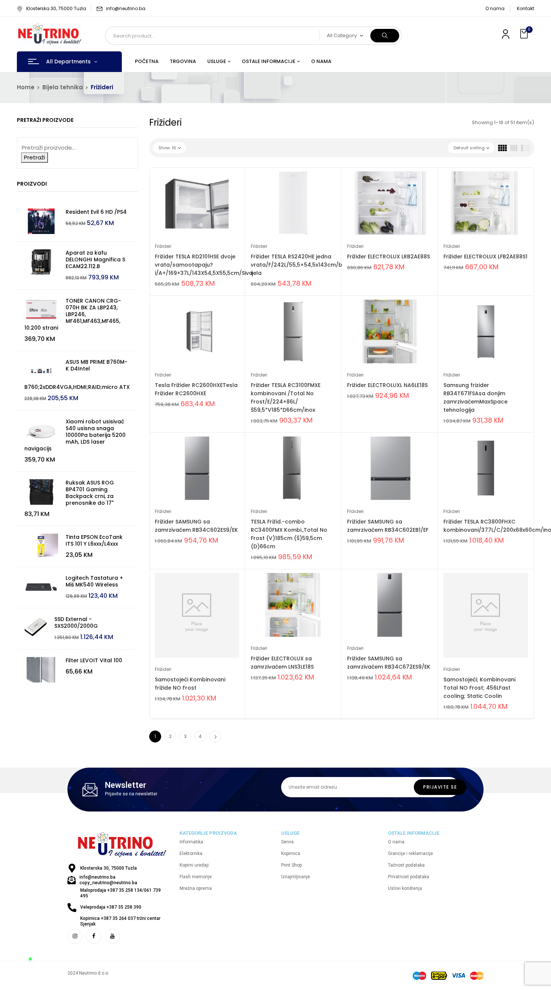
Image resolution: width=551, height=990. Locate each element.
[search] (384, 35)
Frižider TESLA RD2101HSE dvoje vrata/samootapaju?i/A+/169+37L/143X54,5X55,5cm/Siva (204, 265)
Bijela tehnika (62, 87)
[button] (524, 33)
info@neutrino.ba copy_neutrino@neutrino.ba (108, 879)
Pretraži (34, 157)
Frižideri (163, 246)
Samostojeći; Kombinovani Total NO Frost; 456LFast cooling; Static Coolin (479, 688)
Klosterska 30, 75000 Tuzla (56, 8)
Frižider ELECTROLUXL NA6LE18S (387, 385)
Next (215, 736)
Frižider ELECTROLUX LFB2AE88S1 (485, 256)
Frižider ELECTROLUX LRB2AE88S (388, 256)
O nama (495, 8)
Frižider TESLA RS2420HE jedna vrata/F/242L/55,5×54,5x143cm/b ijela (296, 265)
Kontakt (525, 8)
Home (25, 87)
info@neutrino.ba (125, 8)
